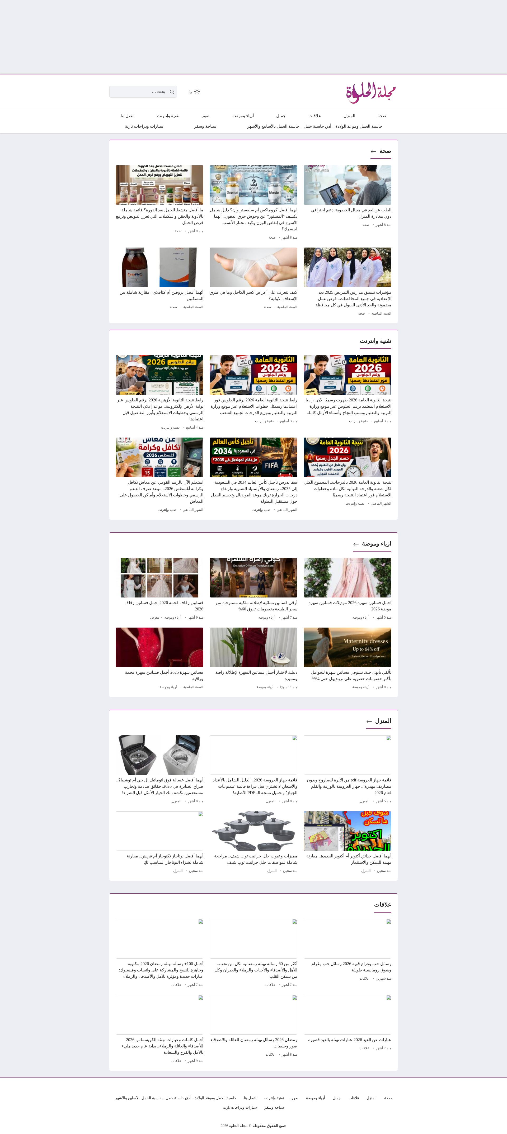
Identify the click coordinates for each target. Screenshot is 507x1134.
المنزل (383, 721)
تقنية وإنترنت (358, 421)
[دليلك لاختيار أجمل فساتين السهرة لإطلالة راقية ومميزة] (253, 659)
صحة (385, 151)
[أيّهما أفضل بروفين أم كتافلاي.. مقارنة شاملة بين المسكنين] (159, 282)
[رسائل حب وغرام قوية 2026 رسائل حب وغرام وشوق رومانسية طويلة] (347, 954)
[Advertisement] (348, 37)
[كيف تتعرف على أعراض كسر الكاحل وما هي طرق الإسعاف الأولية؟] (253, 282)
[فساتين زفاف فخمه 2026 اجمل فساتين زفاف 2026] (159, 589)
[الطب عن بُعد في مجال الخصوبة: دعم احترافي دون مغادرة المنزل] (347, 203)
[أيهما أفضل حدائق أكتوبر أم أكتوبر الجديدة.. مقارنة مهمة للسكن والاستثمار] (347, 843)
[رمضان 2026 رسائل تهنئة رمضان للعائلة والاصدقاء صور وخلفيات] (253, 1030)
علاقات (364, 978)
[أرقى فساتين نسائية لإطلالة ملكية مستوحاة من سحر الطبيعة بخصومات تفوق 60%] (253, 589)
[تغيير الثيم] (193, 91)
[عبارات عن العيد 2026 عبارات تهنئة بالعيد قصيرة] (347, 1030)
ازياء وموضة (376, 543)
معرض (154, 617)
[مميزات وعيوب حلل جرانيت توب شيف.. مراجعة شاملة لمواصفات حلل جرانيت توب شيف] (253, 843)
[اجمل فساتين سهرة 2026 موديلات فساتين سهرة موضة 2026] (347, 589)
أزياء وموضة (360, 617)
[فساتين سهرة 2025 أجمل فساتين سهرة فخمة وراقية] (159, 659)
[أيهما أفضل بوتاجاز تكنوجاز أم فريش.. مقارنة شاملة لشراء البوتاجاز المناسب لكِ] (159, 843)
